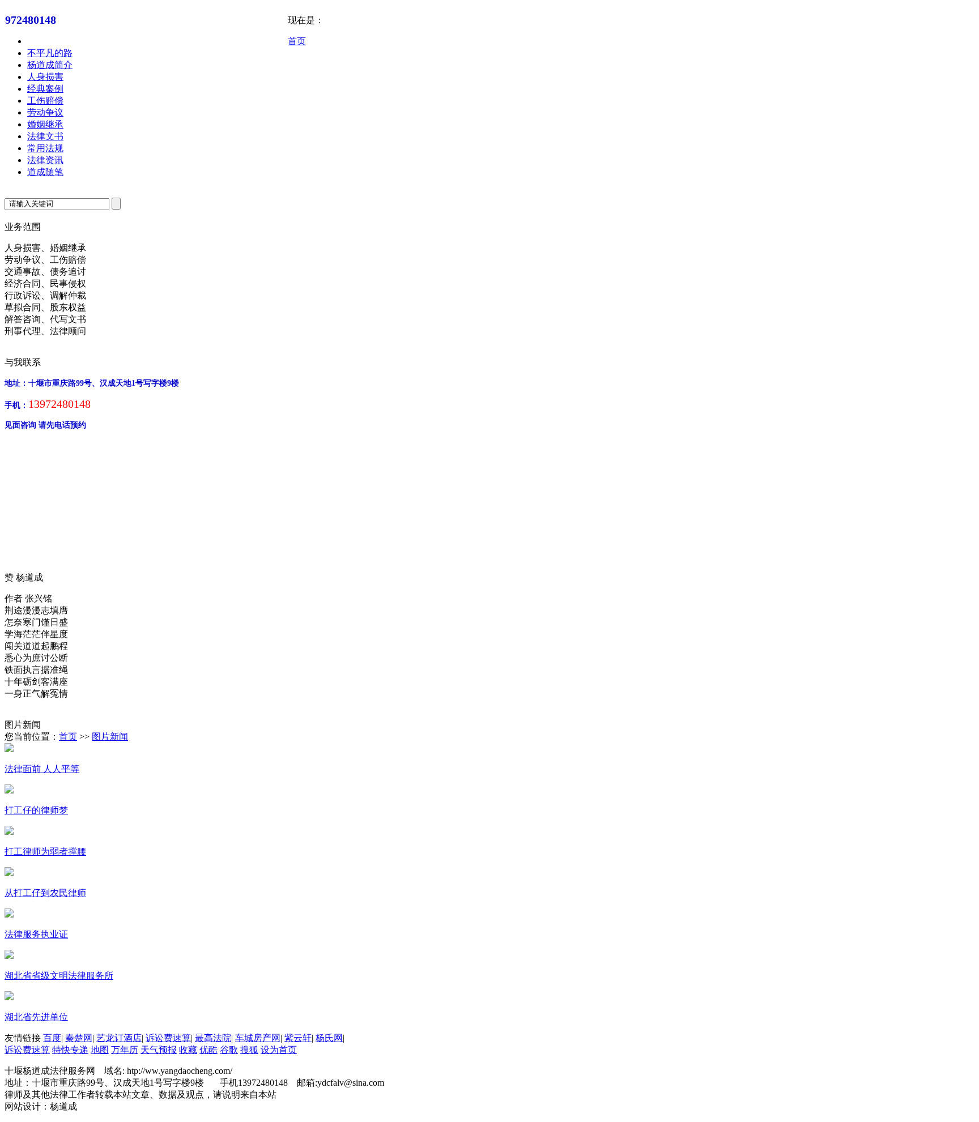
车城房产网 (257, 1038)
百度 (52, 1038)
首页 (297, 41)
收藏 (188, 1050)
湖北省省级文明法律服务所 (59, 975)
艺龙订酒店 (119, 1038)
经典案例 (45, 88)
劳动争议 (45, 112)
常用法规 (45, 148)
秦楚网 (78, 1038)
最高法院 (213, 1038)
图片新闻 (110, 736)
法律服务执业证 (36, 934)
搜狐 (249, 1050)
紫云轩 (298, 1038)
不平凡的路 (50, 53)
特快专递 (70, 1050)
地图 (100, 1050)
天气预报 (159, 1050)
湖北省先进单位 (36, 1017)
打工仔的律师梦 (36, 810)
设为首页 (279, 1050)
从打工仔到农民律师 (45, 893)
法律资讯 (45, 160)
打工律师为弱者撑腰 (45, 851)
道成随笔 (45, 172)
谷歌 (229, 1050)
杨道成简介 (50, 65)
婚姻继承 (45, 124)
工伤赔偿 (45, 100)
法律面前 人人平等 (42, 769)
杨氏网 (329, 1038)
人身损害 (45, 77)
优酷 (208, 1050)
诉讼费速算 (168, 1038)
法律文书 (45, 136)
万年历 (124, 1050)
